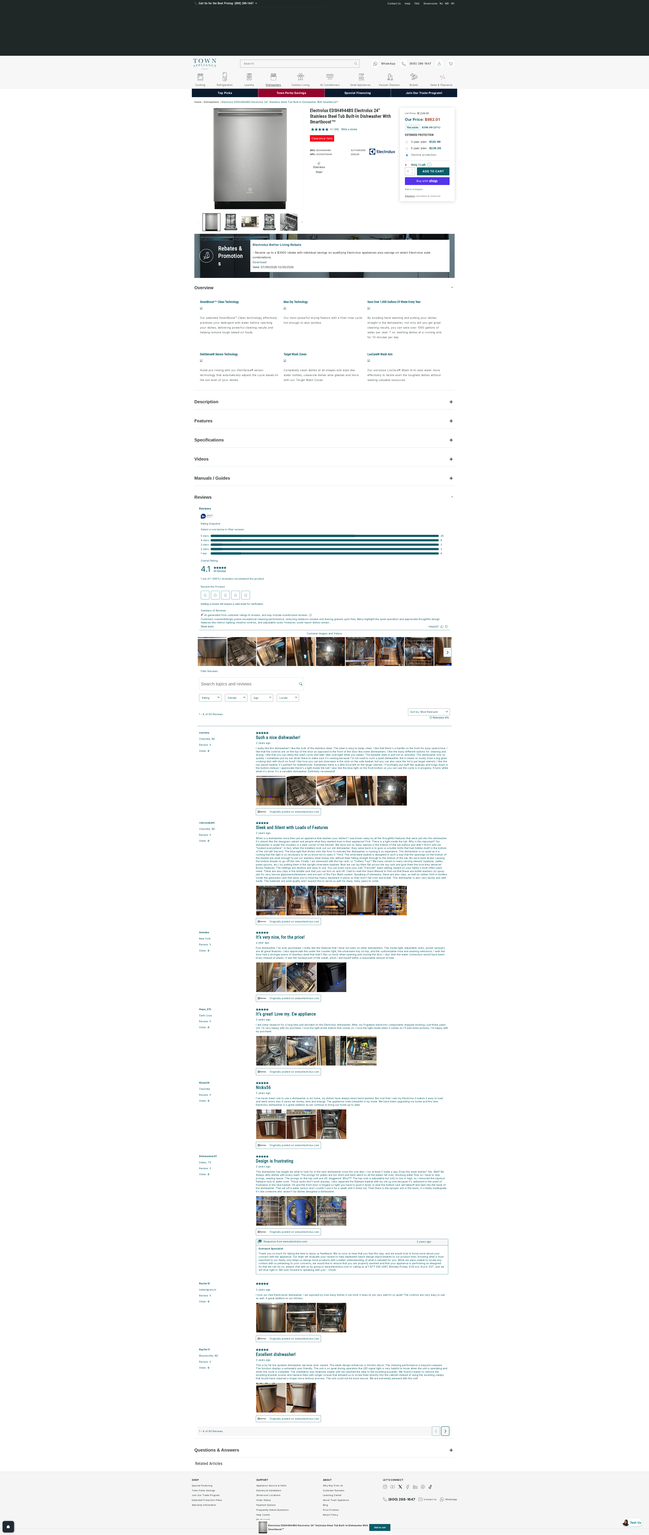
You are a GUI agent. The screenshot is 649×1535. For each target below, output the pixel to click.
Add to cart (380, 1527)
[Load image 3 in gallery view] (250, 222)
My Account (263, 1519)
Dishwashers (211, 102)
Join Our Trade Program (206, 1495)
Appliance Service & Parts (271, 1485)
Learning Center (332, 1495)
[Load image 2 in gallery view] (230, 222)
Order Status (263, 1500)
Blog (325, 1505)
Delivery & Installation (268, 1490)
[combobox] (296, 63)
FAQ (417, 3)
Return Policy (330, 1514)
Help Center (263, 1514)
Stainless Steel (318, 169)
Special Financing (202, 1485)
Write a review (349, 129)
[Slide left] (198, 222)
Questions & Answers (216, 1450)
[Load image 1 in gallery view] (211, 222)
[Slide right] (302, 222)
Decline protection (423, 154)
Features (203, 420)
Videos (201, 459)
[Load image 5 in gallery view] (288, 222)
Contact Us (394, 3)
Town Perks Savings (203, 1490)
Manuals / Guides (212, 478)
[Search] (355, 63)
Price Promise (331, 1509)
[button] (451, 63)
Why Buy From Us (333, 1485)
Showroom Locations (268, 1495)
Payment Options (266, 1505)
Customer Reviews (333, 1490)
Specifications (209, 439)
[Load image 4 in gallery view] (269, 222)
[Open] (8, 1526)
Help (407, 3)
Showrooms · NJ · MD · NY (439, 3)
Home (197, 102)
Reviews (203, 497)
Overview (203, 287)
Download (260, 262)
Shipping (410, 196)
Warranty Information (204, 1505)
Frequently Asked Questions (272, 1509)
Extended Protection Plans (207, 1500)
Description (206, 401)
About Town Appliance (336, 1500)
